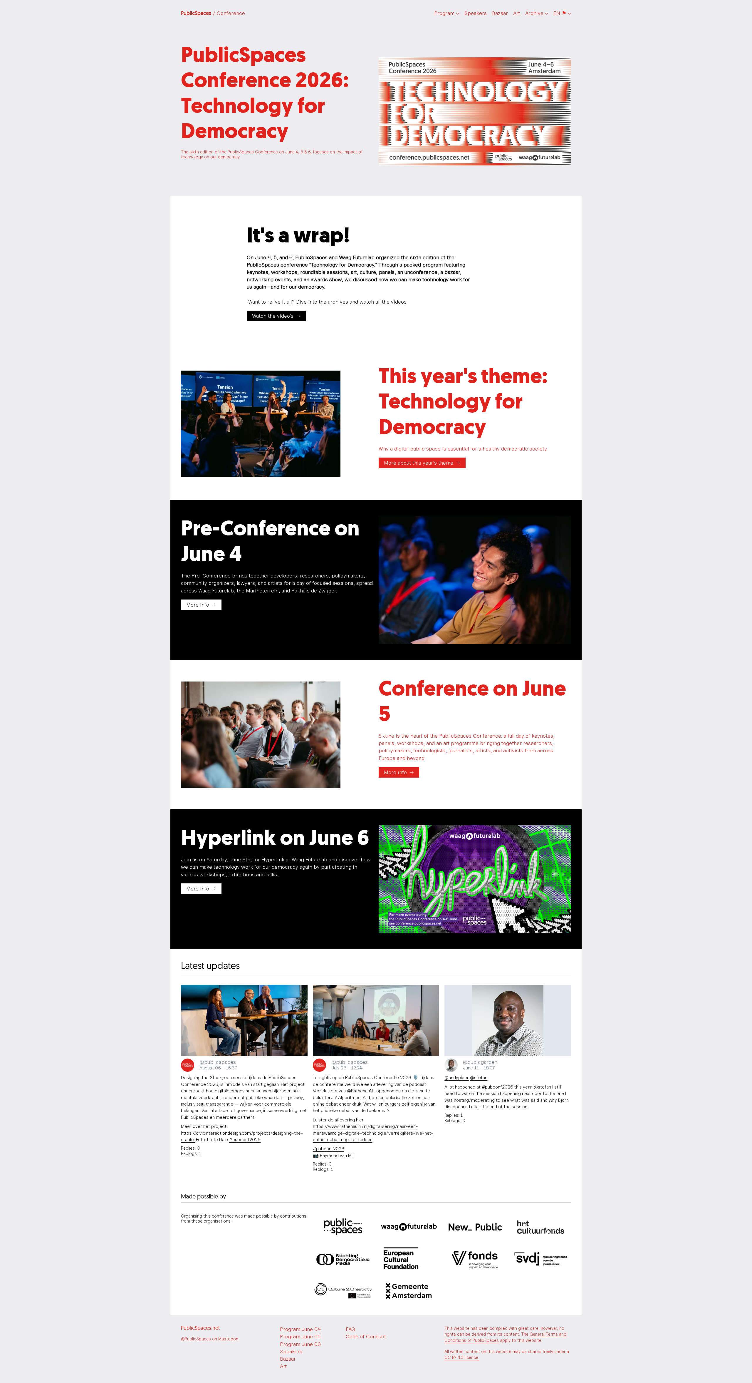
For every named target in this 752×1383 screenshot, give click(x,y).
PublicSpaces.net (200, 1328)
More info (197, 605)
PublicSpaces (213, 13)
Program (444, 13)
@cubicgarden (480, 1062)
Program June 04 (300, 1329)
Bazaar (500, 13)
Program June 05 (300, 1336)
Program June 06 (300, 1344)
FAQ (350, 1329)
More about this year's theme (418, 463)
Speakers (475, 13)
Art (516, 13)
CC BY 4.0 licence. (461, 1357)
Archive (534, 13)
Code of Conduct (366, 1336)
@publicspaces (217, 1062)
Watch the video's (272, 316)
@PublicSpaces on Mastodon (209, 1338)
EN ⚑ (559, 13)
